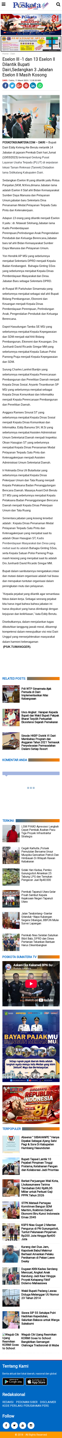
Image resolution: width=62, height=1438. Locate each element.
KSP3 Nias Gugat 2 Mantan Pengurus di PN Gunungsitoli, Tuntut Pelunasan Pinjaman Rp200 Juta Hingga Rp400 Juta (40, 1232)
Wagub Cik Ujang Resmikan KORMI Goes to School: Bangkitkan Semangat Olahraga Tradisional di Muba (40, 1340)
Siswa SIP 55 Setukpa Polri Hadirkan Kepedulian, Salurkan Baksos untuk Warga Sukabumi (40, 1318)
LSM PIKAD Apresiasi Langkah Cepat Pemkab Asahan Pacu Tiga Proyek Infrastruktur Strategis (40, 831)
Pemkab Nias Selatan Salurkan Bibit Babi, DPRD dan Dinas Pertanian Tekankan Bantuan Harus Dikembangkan (39, 940)
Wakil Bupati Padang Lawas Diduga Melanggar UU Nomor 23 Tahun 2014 (40, 1294)
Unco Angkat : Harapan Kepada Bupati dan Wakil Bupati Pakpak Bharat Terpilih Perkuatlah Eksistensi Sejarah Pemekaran (40, 717)
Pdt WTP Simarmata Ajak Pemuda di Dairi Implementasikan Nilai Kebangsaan (36, 693)
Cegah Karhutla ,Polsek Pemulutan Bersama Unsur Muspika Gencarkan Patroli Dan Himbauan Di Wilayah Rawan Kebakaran (40, 855)
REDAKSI (8, 1402)
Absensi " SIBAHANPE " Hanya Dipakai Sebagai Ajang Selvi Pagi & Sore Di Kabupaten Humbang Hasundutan (40, 1142)
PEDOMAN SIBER (27, 1402)
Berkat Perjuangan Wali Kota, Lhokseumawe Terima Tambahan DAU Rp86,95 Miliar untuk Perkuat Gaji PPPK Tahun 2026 (39, 1188)
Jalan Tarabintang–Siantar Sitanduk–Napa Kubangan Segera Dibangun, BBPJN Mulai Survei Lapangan (40, 918)
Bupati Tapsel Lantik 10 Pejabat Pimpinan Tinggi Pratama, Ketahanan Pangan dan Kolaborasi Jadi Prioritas (40, 1164)
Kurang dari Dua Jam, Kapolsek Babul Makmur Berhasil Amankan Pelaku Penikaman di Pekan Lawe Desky (38, 1254)
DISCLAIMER (48, 1402)
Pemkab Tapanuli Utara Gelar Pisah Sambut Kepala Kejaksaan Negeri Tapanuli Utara (38, 896)
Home (5, 53)
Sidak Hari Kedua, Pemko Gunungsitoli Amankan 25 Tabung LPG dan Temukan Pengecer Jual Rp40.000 (36, 875)
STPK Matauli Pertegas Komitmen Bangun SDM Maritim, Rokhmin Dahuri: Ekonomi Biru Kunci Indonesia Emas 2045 (40, 1210)
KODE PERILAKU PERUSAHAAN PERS (25, 1405)
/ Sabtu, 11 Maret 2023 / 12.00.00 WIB (24, 80)
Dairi (13, 53)
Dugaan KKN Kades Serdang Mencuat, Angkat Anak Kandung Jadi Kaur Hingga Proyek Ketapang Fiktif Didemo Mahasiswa (39, 1276)
